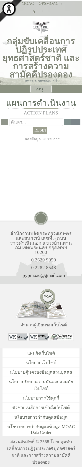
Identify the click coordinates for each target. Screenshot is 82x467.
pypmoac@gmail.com (44, 275)
